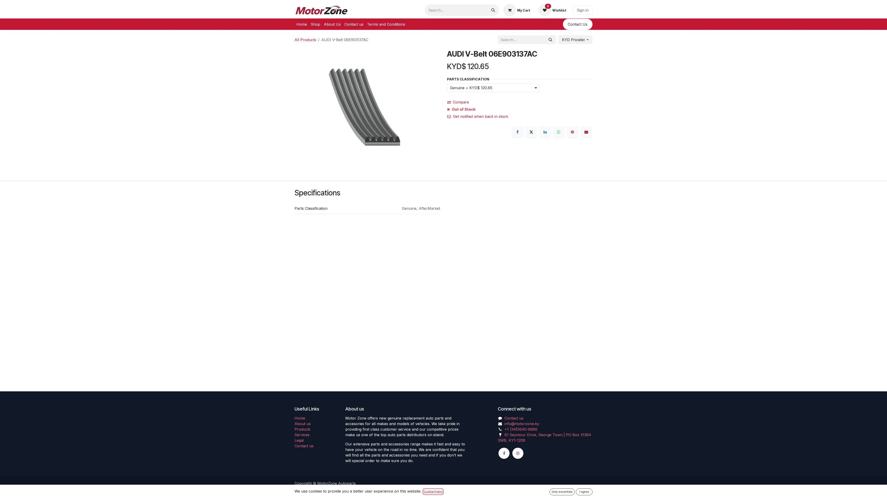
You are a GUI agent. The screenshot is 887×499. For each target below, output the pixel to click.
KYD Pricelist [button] (574, 39)
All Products (305, 39)
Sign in (583, 10)
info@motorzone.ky (521, 423)
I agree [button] (584, 491)
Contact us (304, 446)
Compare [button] (461, 102)
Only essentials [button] (562, 491)
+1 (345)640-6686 (520, 429)
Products (302, 429)
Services (302, 434)
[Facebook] (517, 131)
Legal (299, 440)
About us (303, 423)
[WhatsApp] (558, 131)
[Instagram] (517, 453)
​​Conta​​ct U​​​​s (577, 24)
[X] (531, 131)
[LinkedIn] (545, 131)
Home (300, 418)
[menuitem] (302, 24)
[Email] (586, 131)
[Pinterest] (572, 131)
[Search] (493, 10)
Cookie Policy (433, 491)
